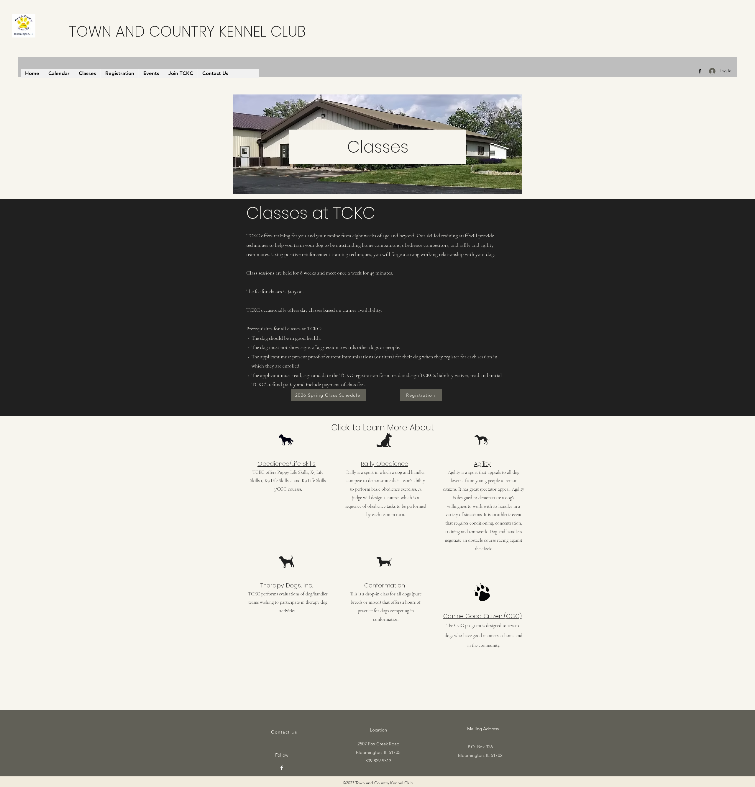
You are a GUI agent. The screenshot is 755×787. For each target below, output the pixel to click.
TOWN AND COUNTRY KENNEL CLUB (187, 31)
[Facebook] (700, 71)
